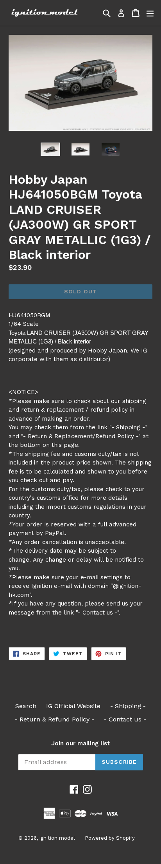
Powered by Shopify (110, 838)
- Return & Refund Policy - (54, 719)
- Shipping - (128, 706)
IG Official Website (73, 706)
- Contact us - (125, 719)
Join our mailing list (80, 743)
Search (25, 706)
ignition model (57, 838)
